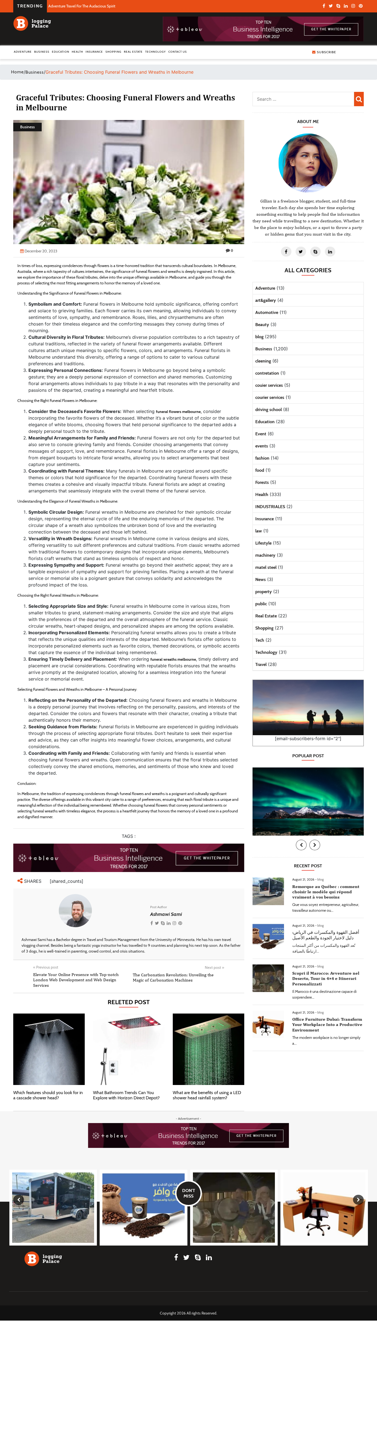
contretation (267, 373)
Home (17, 71)
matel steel (266, 567)
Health (77, 52)
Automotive (266, 312)
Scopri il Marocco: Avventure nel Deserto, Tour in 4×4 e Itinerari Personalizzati (325, 978)
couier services (269, 385)
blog (259, 336)
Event (260, 433)
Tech (259, 640)
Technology (155, 52)
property (263, 591)
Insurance (94, 52)
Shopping (113, 52)
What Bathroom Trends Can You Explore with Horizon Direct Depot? (126, 1095)
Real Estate (133, 52)
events (261, 446)
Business (41, 52)
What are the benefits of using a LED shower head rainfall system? (207, 1095)
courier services (269, 397)
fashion (262, 458)
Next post (214, 967)
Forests (262, 482)
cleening (263, 361)
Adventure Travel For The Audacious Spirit (81, 6)
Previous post (45, 967)
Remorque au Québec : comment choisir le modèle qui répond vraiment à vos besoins (325, 892)
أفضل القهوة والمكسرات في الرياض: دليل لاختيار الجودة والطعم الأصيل (325, 935)
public (261, 603)
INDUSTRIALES (270, 506)
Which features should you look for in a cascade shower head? (48, 1095)
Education (60, 52)
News (260, 579)
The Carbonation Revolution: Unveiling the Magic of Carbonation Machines (173, 977)
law (258, 531)
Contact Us (177, 52)
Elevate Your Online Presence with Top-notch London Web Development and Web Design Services (76, 980)
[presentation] (301, 845)
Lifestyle (263, 543)
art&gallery (265, 300)
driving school (268, 409)
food (259, 470)
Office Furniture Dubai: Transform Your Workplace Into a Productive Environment (327, 1024)
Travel (261, 664)
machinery (265, 555)
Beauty (262, 324)
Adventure (23, 52)
